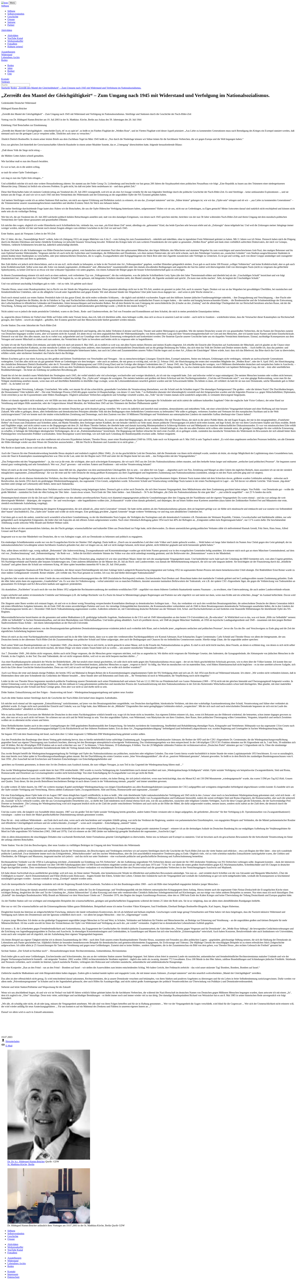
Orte (9, 73)
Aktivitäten (6, 30)
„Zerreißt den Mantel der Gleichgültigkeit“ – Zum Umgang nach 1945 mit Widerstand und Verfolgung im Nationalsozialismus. (79, 87)
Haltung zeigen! (15, 46)
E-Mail (9, 1045)
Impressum (12, 1274)
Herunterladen (12, 1041)
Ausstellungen (8, 52)
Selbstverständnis (15, 14)
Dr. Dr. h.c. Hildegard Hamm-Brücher (26, 1161)
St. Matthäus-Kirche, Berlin (20, 1164)
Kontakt (5, 79)
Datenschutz (13, 1277)
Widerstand (6, 54)
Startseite (5, 87)
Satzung (11, 22)
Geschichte (12, 16)
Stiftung (5, 5)
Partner (10, 25)
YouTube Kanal (15, 38)
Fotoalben (12, 43)
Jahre (10, 68)
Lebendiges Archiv (10, 57)
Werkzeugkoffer (15, 41)
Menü (12, 3)
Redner (11, 71)
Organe (11, 19)
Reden (4, 60)
